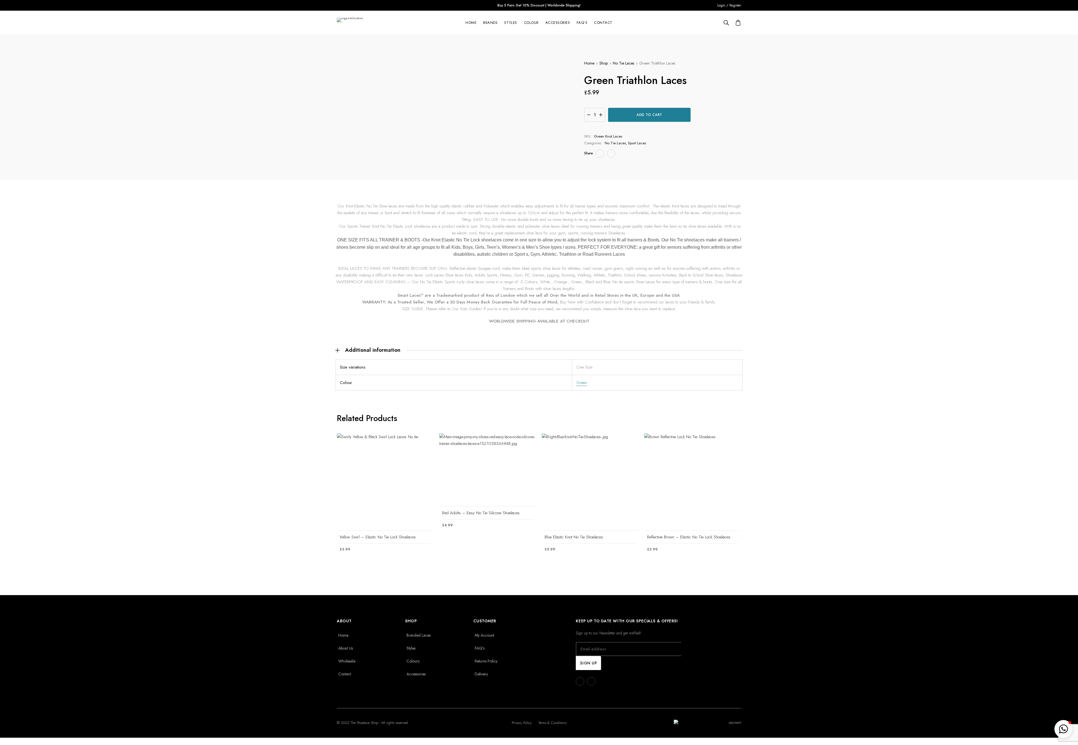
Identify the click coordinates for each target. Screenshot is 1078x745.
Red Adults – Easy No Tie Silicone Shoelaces (481, 513)
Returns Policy (486, 661)
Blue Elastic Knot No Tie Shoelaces (574, 537)
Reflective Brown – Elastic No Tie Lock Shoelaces (688, 537)
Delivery (481, 674)
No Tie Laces (623, 63)
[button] (1063, 729)
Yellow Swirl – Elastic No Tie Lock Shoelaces (378, 537)
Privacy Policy (522, 722)
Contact (603, 22)
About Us (345, 648)
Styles (510, 22)
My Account (484, 635)
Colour (531, 22)
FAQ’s (582, 22)
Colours (412, 661)
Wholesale (346, 661)
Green (581, 383)
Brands (490, 22)
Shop (603, 63)
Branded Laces (418, 635)
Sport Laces (637, 143)
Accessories (557, 22)
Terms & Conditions (552, 722)
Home (470, 22)
